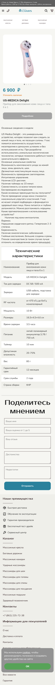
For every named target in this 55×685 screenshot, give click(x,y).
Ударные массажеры (14, 565)
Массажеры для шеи (14, 571)
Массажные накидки (14, 559)
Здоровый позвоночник (15, 600)
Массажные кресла (13, 547)
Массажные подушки (14, 594)
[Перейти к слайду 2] (26, 84)
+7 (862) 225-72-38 (13, 615)
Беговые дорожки (12, 553)
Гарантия (7, 680)
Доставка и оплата (13, 636)
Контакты (8, 642)
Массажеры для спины (15, 582)
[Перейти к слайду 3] (28, 84)
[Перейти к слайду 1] (24, 84)
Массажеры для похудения (17, 588)
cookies (26, 652)
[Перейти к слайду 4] (30, 84)
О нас (6, 630)
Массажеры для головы (15, 577)
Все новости (9, 674)
